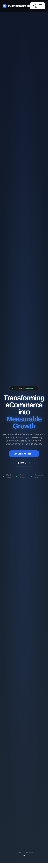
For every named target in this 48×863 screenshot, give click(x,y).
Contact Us (38, 6)
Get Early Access (22, 454)
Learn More (24, 463)
